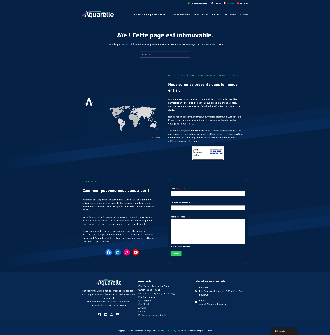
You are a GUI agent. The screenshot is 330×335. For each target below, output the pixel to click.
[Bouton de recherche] (188, 54)
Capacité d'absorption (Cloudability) (156, 293)
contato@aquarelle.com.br (212, 304)
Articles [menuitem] (244, 14)
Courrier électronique (185, 202)
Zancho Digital (173, 330)
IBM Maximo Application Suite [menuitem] (149, 14)
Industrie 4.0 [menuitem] (201, 14)
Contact (142, 311)
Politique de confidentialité (152, 315)
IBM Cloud (143, 304)
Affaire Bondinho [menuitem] (181, 14)
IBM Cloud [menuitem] (230, 14)
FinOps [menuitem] (215, 14)
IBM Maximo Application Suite (154, 286)
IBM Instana (144, 300)
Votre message (183, 216)
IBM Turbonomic (146, 297)
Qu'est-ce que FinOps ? (149, 290)
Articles (142, 308)
